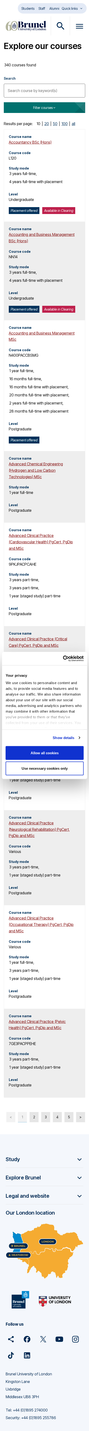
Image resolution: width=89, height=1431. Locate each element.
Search (9, 78)
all (73, 123)
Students (27, 8)
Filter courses (43, 108)
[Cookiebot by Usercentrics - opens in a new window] (63, 659)
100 (64, 123)
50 (55, 123)
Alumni (54, 8)
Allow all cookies (45, 753)
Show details (63, 738)
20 (46, 123)
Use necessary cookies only (45, 768)
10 (38, 123)
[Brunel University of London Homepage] (26, 26)
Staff (41, 8)
